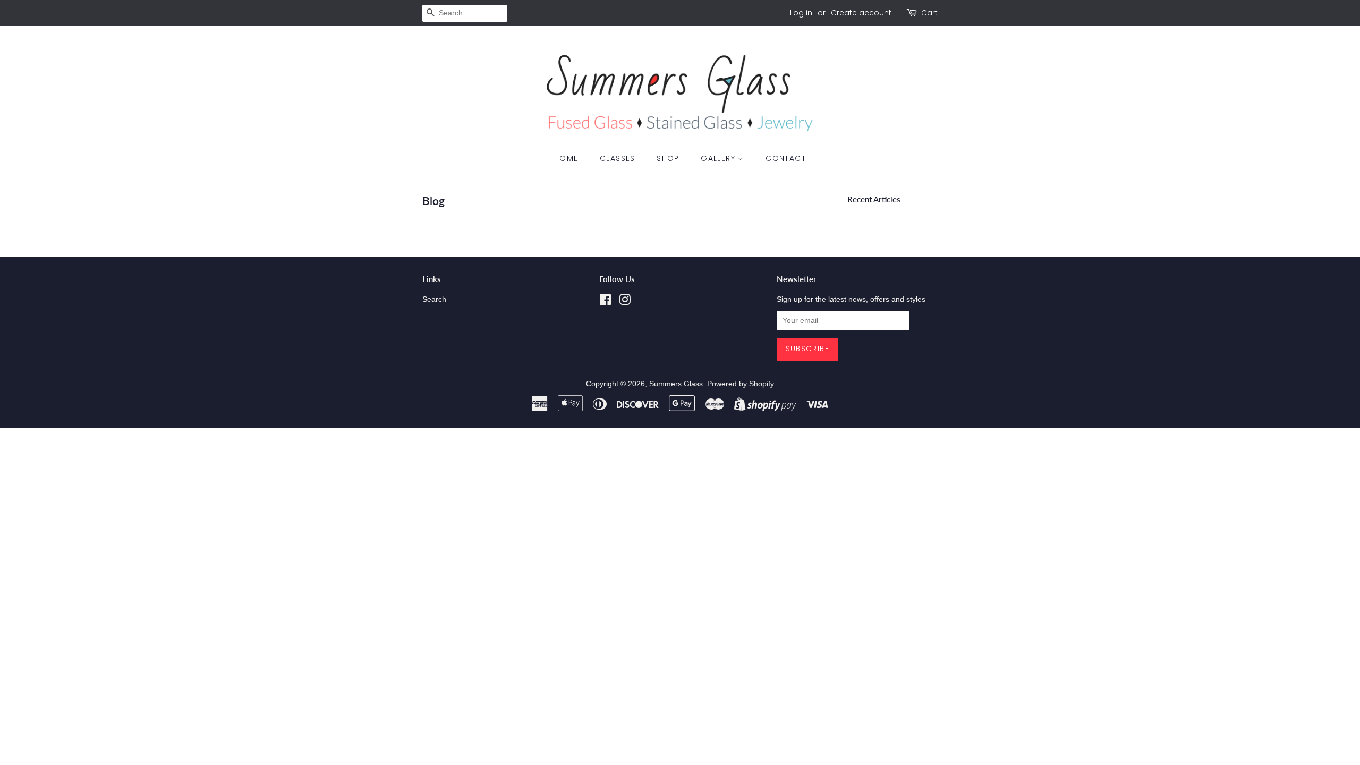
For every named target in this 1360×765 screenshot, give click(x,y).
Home (566, 158)
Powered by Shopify (740, 384)
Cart (929, 12)
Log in (801, 12)
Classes (617, 158)
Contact (786, 158)
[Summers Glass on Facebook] (605, 302)
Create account (861, 12)
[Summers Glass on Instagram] (625, 302)
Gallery (719, 158)
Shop (668, 158)
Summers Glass (676, 384)
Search (434, 299)
